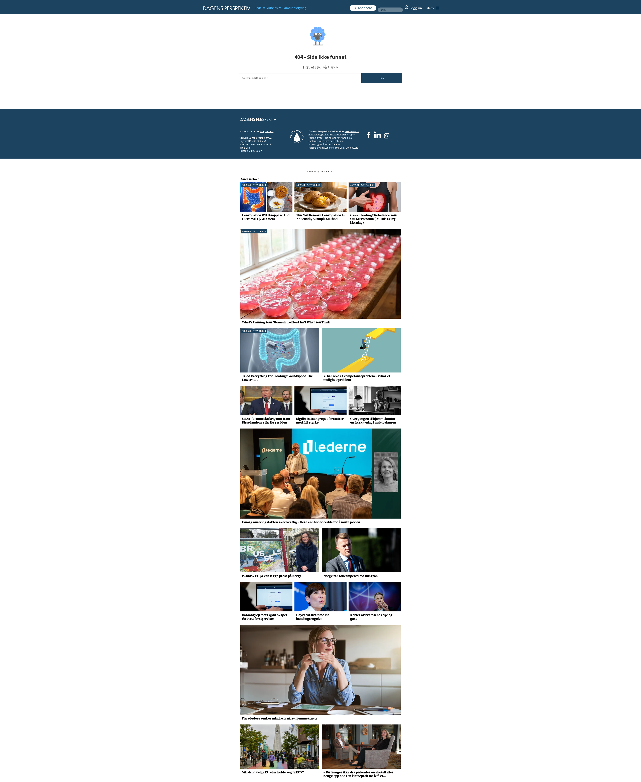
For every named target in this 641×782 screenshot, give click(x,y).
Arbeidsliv (274, 8)
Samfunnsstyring (294, 8)
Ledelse (260, 8)
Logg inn (416, 8)
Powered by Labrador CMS (320, 171)
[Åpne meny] (432, 8)
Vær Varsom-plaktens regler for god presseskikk (333, 133)
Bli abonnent (363, 8)
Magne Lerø (266, 131)
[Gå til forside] (225, 8)
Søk (381, 78)
